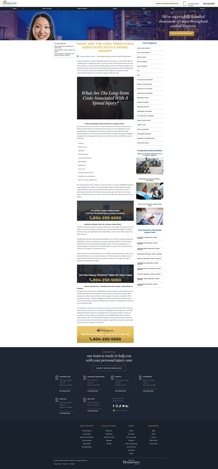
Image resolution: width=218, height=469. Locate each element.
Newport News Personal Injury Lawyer (148, 279)
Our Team (131, 434)
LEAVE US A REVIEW (121, 410)
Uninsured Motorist (144, 134)
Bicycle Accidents (143, 52)
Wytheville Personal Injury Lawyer (147, 238)
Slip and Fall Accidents (145, 116)
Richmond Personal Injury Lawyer (149, 254)
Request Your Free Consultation (167, 3)
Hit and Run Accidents (145, 79)
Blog (144, 8)
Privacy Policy (57, 463)
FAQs (172, 8)
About (15, 8)
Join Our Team (131, 447)
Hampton (109, 440)
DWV (138, 75)
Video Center (154, 440)
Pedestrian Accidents (145, 93)
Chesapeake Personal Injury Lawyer (147, 285)
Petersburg (109, 434)
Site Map (72, 463)
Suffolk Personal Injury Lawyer (149, 274)
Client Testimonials (131, 444)
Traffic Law (141, 125)
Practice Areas (47, 8)
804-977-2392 (119, 401)
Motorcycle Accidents (86, 437)
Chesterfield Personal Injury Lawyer (148, 263)
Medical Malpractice (144, 84)
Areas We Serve (82, 8)
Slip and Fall (86, 444)
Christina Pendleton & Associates (67, 460)
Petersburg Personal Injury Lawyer (147, 243)
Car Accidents (142, 66)
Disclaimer (65, 463)
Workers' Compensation (145, 138)
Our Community (131, 437)
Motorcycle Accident (144, 88)
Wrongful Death (143, 143)
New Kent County (109, 437)
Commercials (153, 444)
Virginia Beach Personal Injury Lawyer (148, 249)
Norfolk (109, 444)
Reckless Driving (143, 107)
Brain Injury (141, 57)
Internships (131, 450)
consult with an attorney (95, 308)
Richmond (109, 431)
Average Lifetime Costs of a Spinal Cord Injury (65, 50)
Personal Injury (143, 98)
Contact (202, 8)
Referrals (131, 440)
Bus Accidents (142, 61)
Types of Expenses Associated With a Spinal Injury (64, 47)
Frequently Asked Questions (87, 56)
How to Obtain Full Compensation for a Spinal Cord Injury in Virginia (65, 54)
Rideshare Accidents (144, 111)
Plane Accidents (143, 102)
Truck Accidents (143, 129)
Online (131, 453)
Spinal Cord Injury (144, 120)
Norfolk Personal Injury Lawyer (149, 258)
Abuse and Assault (144, 48)
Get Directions (65, 391)
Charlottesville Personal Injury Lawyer (149, 269)
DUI (138, 70)
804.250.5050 (209, 4)
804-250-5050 (107, 218)
